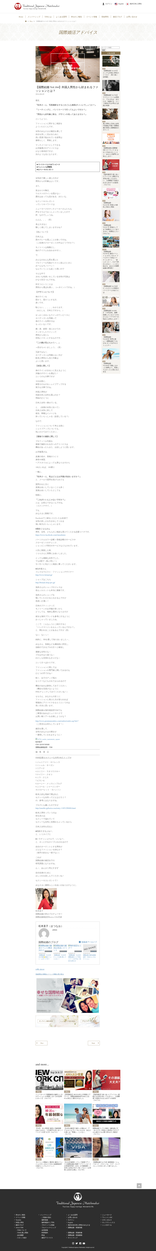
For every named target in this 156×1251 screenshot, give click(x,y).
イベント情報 (48, 951)
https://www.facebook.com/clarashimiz (51, 535)
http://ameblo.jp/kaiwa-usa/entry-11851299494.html (56, 808)
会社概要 (20, 1235)
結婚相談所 (93, 951)
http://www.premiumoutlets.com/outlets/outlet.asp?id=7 (57, 721)
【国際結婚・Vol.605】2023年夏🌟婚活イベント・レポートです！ (45, 957)
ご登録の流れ (46, 1217)
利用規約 (45, 1232)
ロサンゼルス (107, 1220)
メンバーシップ (45, 1215)
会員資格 (45, 1230)
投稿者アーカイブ (89, 942)
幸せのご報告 (20, 1215)
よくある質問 (72, 1215)
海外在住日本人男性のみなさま (79, 1225)
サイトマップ (72, 1238)
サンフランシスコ (108, 1222)
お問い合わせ (72, 1217)
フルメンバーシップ (49, 1227)
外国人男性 (20, 1222)
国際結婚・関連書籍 (75, 1235)
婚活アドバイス (47, 1238)
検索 (103, 50)
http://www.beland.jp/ (44, 575)
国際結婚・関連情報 (75, 1227)
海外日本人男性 (136, 4)
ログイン (108, 4)
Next (93, 1043)
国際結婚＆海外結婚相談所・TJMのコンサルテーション (89, 957)
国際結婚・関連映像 (75, 1232)
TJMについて (22, 1230)
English (121, 4)
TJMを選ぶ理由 (22, 1232)
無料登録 (45, 1220)
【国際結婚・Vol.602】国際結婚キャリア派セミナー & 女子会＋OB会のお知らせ (74, 958)
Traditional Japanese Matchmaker (77, 1247)
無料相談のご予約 (48, 1222)
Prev (42, 1043)
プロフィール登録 (48, 1225)
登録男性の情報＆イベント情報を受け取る (50, 974)
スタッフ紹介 (22, 1238)
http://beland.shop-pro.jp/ (45, 582)
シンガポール (107, 1225)
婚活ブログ (20, 1225)
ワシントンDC (107, 1217)
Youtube (18, 1220)
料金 (43, 1235)
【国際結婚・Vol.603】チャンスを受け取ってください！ (59, 957)
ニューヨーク (107, 1215)
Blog (31, 21)
